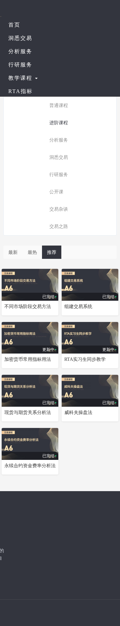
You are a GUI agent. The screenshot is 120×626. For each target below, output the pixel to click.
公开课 (56, 191)
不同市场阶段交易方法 (27, 306)
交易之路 (58, 226)
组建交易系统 (78, 306)
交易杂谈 (58, 209)
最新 (13, 252)
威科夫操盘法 (78, 412)
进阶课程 (58, 122)
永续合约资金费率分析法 (30, 465)
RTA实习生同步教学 (85, 359)
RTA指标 (20, 91)
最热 (32, 252)
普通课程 (58, 105)
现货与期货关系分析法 (27, 412)
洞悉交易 (20, 38)
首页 (14, 25)
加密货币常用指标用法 (27, 359)
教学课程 (21, 78)
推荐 (51, 252)
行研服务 (20, 64)
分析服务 (20, 51)
